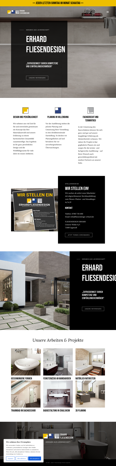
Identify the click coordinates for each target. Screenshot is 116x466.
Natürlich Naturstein (85, 378)
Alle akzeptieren (35, 458)
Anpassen (10, 458)
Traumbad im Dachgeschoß (23, 410)
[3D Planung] (90, 394)
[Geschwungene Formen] (26, 361)
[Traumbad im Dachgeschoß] (26, 394)
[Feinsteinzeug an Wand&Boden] (58, 361)
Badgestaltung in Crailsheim (56, 410)
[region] (24, 450)
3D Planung (80, 410)
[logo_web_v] (18, 11)
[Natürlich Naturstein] (90, 361)
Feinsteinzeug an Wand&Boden (57, 378)
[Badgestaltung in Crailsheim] (58, 394)
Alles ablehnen (21, 458)
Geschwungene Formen (21, 378)
